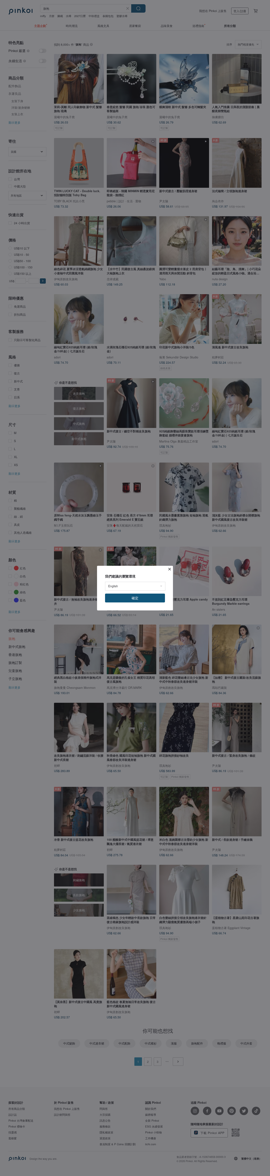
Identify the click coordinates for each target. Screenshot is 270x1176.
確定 (135, 597)
